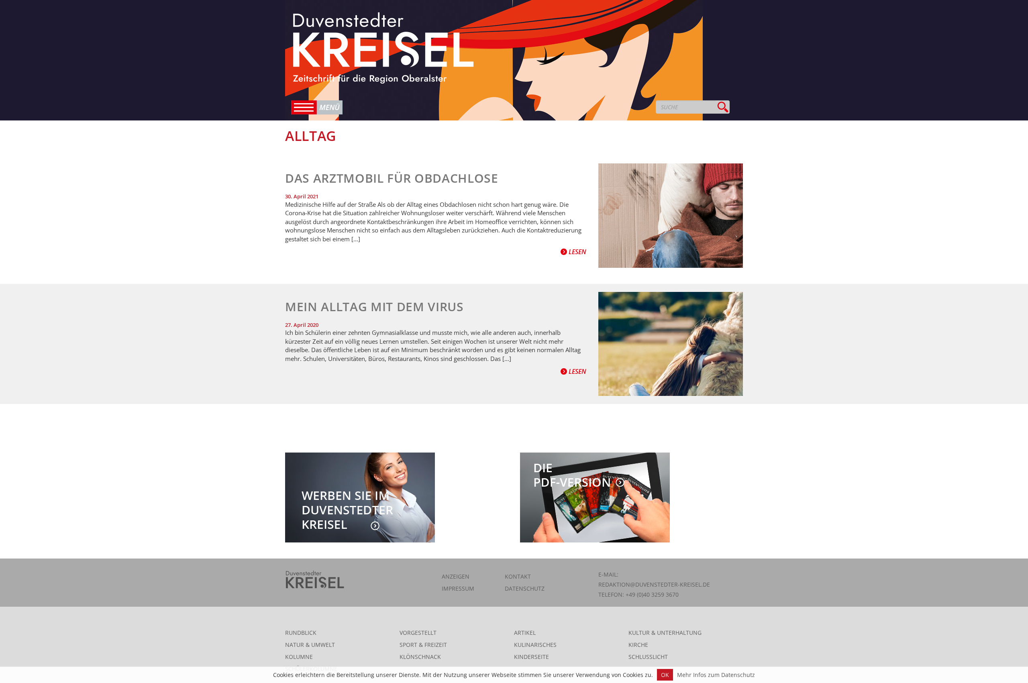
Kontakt (518, 576)
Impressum (458, 588)
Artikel (525, 632)
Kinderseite (531, 657)
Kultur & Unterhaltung (665, 632)
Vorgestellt (418, 632)
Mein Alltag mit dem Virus (374, 306)
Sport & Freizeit (423, 644)
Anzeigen (455, 576)
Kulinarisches (535, 644)
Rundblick (300, 632)
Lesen (576, 251)
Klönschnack (420, 657)
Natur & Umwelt (310, 644)
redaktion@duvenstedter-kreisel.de (654, 584)
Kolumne (299, 657)
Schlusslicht (648, 657)
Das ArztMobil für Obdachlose (391, 178)
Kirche (638, 644)
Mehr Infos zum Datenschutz (716, 675)
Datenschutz (525, 588)
